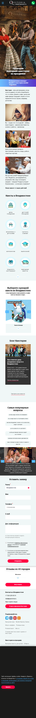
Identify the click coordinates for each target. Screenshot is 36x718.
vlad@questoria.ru (10, 598)
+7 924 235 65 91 (10, 595)
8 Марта (26, 643)
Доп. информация (12, 524)
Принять (8, 687)
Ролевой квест (9, 628)
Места (17, 628)
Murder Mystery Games (22, 622)
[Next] (29, 311)
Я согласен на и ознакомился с (18, 544)
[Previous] (7, 311)
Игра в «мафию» (10, 625)
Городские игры (10, 622)
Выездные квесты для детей (14, 643)
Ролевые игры (20, 625)
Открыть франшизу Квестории (18, 606)
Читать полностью (13, 380)
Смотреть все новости (18, 394)
